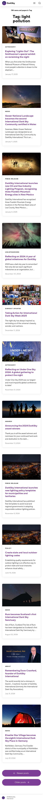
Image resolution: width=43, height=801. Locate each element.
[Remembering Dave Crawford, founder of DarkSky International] (21, 654)
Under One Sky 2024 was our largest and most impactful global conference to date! (20, 383)
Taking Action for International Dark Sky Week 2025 (21, 314)
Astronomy (10, 47)
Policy (8, 548)
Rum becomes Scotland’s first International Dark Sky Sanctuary (20, 617)
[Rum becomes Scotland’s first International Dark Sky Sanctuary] (21, 595)
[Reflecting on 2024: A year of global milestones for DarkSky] (21, 236)
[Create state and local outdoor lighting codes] (21, 535)
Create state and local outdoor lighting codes (21, 554)
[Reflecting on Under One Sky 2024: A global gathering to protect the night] (21, 351)
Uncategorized (12, 252)
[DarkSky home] (4, 798)
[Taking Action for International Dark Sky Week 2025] (21, 295)
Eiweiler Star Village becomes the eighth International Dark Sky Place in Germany (20, 738)
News (7, 111)
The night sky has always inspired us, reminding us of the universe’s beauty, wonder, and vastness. (20, 323)
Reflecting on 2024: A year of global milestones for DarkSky (20, 258)
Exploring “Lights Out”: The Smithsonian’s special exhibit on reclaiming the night (20, 54)
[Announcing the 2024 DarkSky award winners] (21, 409)
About (8, 666)
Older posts (20, 782)
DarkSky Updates (13, 308)
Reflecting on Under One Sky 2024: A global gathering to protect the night (20, 372)
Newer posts (23, 773)
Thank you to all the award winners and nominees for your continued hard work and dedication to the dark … (21, 436)
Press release (11, 179)
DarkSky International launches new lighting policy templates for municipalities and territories (21, 492)
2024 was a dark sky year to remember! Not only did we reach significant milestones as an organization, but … (21, 267)
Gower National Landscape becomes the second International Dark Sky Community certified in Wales (20, 120)
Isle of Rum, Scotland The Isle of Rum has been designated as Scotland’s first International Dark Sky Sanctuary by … (21, 627)
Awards (8, 421)
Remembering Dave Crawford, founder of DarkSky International (21, 673)
